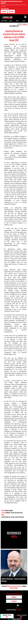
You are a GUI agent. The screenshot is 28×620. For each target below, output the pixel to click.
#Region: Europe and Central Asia (14, 513)
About (17, 21)
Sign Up (14, 601)
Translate (24, 24)
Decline (11, 11)
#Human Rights (9, 510)
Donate (10, 21)
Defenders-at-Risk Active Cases (21, 615)
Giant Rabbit (19, 610)
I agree (4, 11)
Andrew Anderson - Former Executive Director (12, 517)
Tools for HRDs (4, 21)
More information (5, 9)
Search (24, 21)
